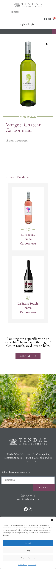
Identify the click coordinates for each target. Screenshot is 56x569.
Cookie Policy (22, 565)
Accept (28, 543)
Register (32, 24)
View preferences (28, 557)
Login (22, 24)
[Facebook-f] (45, 19)
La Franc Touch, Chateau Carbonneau (28, 308)
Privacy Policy (32, 565)
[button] (52, 520)
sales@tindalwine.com (28, 499)
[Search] (44, 12)
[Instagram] (49, 19)
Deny (28, 550)
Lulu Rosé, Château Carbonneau (28, 239)
